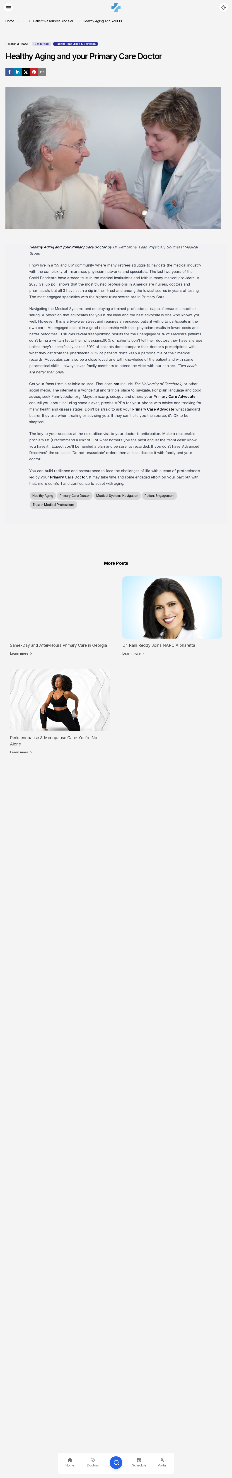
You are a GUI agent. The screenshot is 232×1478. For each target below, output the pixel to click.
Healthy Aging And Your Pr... (103, 21)
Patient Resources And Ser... (54, 21)
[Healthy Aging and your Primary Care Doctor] (9, 72)
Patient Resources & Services (76, 44)
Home (9, 21)
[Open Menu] (8, 7)
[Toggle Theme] (223, 7)
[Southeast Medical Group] (116, 7)
